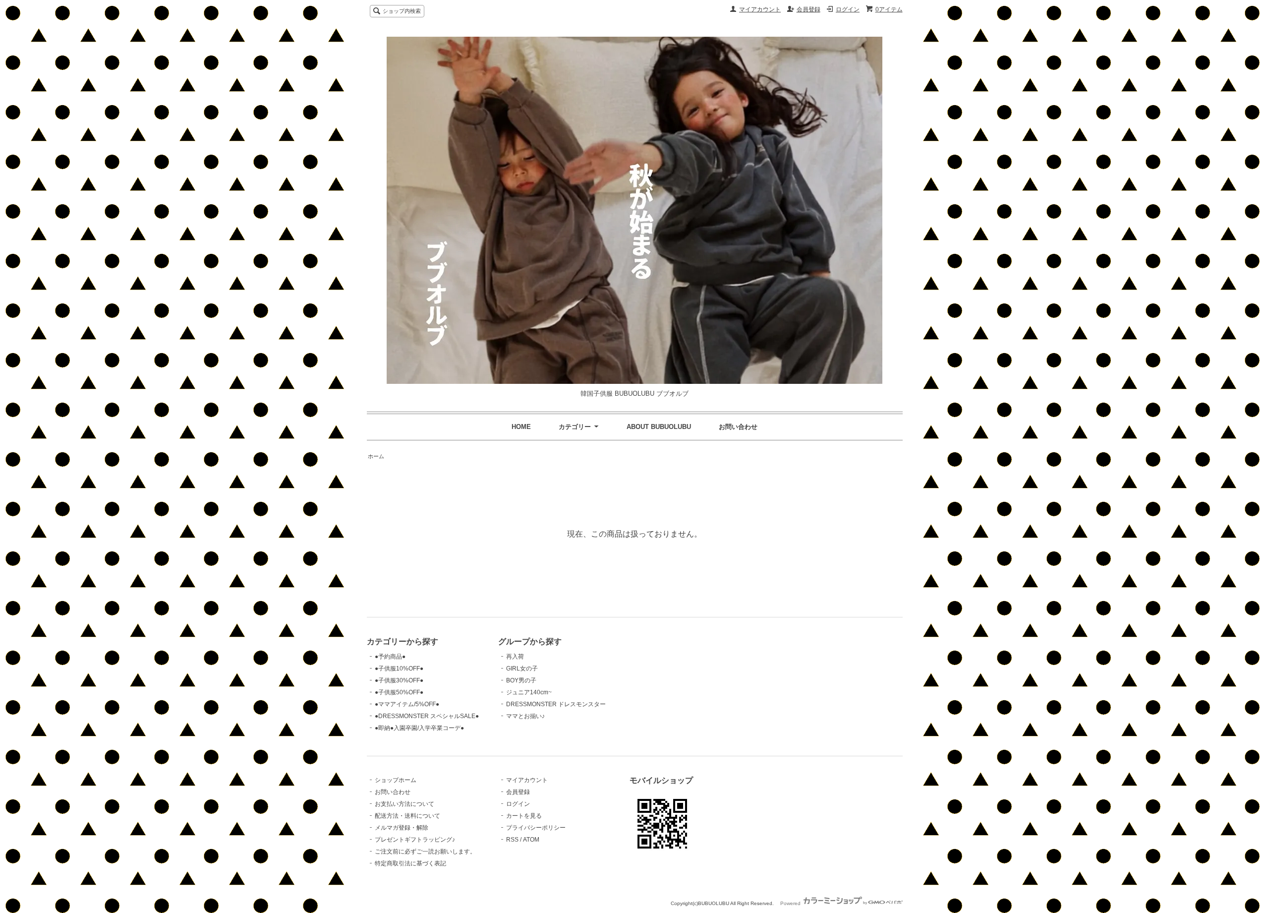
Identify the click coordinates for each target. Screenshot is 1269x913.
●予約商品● (390, 656)
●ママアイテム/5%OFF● (407, 704)
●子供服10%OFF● (399, 668)
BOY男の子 (521, 680)
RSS (512, 839)
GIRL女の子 (522, 668)
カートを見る (524, 815)
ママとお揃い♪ (525, 716)
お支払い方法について (404, 803)
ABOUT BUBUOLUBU (659, 426)
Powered (791, 903)
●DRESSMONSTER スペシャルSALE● (427, 716)
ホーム (376, 456)
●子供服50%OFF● (399, 692)
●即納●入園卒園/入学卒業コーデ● (419, 728)
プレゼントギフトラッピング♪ (415, 839)
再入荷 (515, 656)
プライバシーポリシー (536, 827)
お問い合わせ (738, 426)
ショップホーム (395, 780)
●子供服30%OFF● (399, 680)
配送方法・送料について (407, 815)
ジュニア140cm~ (529, 692)
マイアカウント (760, 9)
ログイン (848, 9)
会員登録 (808, 9)
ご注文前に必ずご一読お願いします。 (425, 851)
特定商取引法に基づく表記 (410, 863)
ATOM (531, 839)
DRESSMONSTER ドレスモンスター (556, 704)
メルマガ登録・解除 (401, 827)
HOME (521, 426)
